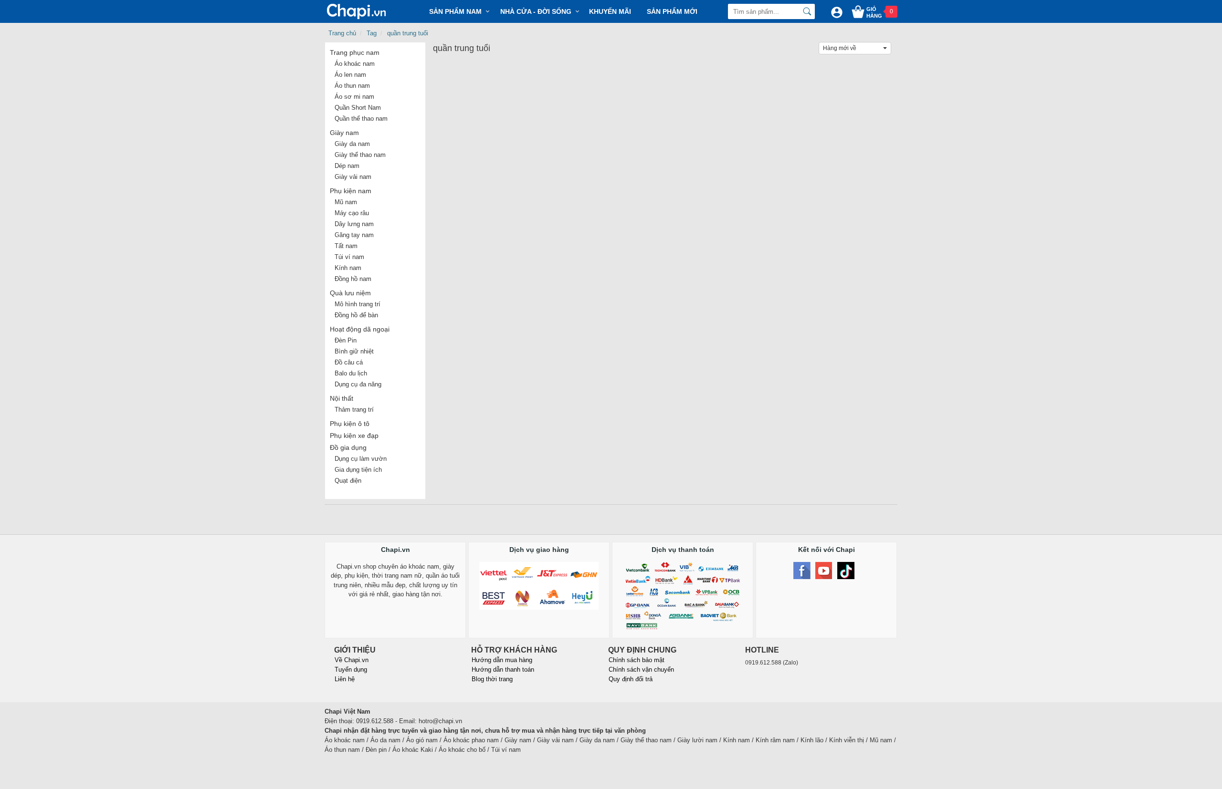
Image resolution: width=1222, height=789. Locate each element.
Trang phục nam (354, 52)
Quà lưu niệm (350, 293)
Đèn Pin (346, 340)
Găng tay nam (354, 235)
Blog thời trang (492, 679)
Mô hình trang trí (357, 304)
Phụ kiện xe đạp (354, 435)
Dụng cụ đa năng (358, 384)
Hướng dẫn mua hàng (502, 660)
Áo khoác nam (355, 63)
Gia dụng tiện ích (358, 469)
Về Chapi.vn (352, 660)
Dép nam (347, 165)
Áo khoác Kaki (412, 749)
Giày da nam (352, 143)
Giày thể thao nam (360, 154)
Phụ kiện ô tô (349, 423)
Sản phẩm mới (672, 11)
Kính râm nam (775, 740)
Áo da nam (385, 740)
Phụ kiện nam (350, 191)
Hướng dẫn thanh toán (503, 669)
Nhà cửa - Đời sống (535, 11)
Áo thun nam (352, 85)
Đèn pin (376, 749)
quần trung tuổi (407, 33)
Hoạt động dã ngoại (360, 329)
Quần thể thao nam (361, 118)
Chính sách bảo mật (636, 660)
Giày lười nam (697, 740)
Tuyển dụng (351, 669)
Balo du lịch (351, 373)
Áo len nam (350, 74)
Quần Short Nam (358, 107)
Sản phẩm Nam (455, 11)
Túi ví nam (349, 256)
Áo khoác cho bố (462, 749)
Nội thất (341, 398)
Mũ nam (346, 202)
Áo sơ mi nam (354, 96)
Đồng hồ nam (353, 278)
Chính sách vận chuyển (641, 669)
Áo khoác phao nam (471, 740)
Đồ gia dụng (348, 447)
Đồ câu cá (349, 362)
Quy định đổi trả (631, 679)
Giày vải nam (353, 176)
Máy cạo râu (352, 213)
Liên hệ (345, 679)
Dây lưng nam (354, 224)
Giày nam (344, 132)
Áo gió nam (422, 740)
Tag (372, 33)
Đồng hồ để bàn (356, 315)
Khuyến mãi (610, 11)
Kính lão (812, 740)
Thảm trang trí (354, 409)
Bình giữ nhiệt (354, 351)
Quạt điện (348, 480)
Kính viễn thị (846, 740)
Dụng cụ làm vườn (361, 458)
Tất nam (346, 245)
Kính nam (348, 267)
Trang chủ (342, 33)
